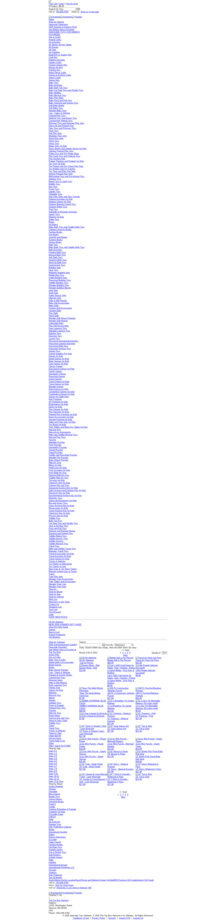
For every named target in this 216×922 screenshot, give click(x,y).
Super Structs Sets (57, 295)
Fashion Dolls (55, 310)
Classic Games (56, 366)
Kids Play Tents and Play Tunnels (64, 196)
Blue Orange (54, 794)
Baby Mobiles (55, 93)
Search (52, 880)
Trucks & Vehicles (57, 561)
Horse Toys (54, 141)
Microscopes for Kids (58, 508)
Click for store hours (64, 885)
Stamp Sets (54, 80)
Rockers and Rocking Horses (62, 531)
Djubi (51, 819)
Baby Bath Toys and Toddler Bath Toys (67, 227)
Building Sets (55, 267)
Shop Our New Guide (58, 627)
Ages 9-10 (53, 774)
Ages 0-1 (53, 751)
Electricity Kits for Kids (59, 493)
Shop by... (53, 589)
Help (111, 880)
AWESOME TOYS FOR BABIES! (64, 32)
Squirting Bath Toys (58, 260)
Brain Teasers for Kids (59, 361)
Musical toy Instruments (60, 432)
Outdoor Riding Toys (58, 207)
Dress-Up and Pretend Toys (61, 126)
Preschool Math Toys (58, 346)
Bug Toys (53, 186)
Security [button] (112, 918)
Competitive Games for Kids (62, 391)
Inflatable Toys (55, 194)
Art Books (53, 224)
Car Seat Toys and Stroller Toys (63, 523)
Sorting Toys (54, 351)
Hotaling (52, 862)
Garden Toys (54, 191)
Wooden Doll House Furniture (62, 318)
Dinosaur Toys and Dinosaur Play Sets (66, 123)
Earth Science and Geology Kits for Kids (67, 490)
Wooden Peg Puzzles (58, 457)
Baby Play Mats (56, 98)
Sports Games (55, 379)
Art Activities (54, 42)
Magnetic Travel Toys (58, 551)
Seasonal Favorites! (58, 647)
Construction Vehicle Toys (61, 121)
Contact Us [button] (138, 918)
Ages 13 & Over (56, 781)
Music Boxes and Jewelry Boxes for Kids (67, 148)
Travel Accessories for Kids (61, 554)
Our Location (69, 880)
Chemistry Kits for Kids (59, 483)
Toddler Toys (54, 518)
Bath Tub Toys (55, 521)
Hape (51, 860)
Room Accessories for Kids (61, 417)
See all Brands (55, 877)
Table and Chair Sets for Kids (62, 422)
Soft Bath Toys (55, 257)
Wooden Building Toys (59, 285)
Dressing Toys (55, 336)
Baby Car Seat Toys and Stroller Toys (66, 90)
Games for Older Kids (59, 397)
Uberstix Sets (55, 298)
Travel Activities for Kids (60, 556)
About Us (59, 880)
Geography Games (57, 374)
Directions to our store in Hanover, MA (74, 888)
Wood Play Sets (56, 138)
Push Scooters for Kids (59, 470)
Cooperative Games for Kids (62, 394)
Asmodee (53, 791)
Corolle (52, 807)
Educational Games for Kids (61, 369)
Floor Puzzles (55, 445)
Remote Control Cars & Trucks (63, 571)
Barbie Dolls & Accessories (61, 662)
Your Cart (53, 4)
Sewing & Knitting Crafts (60, 75)
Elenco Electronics (57, 837)
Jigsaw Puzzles (56, 450)
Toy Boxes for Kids (57, 424)
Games (52, 629)
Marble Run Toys (56, 275)
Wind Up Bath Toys (57, 262)
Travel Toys (54, 546)
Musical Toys (55, 429)
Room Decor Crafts (57, 72)
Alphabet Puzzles (57, 442)
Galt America (55, 855)
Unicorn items (55, 738)
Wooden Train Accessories (61, 579)
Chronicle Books (56, 801)
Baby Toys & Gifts (57, 660)
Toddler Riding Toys (58, 536)
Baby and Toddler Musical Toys (63, 435)
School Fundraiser (57, 634)
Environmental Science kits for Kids (65, 495)
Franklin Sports (56, 850)
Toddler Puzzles (56, 541)
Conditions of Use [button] (81, 918)
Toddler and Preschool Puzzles (63, 455)
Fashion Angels (56, 844)
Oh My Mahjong (56, 622)
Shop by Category (57, 642)
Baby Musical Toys (57, 95)
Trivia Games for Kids (59, 384)
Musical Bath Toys (57, 255)
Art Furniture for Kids (58, 402)
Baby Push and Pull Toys (60, 100)
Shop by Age (54, 594)
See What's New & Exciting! (61, 29)
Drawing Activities (57, 60)
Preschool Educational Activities (63, 341)
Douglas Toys (55, 824)
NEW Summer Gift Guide (125, 880)
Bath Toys (53, 245)
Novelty (52, 700)
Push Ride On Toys (58, 473)
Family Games (55, 371)
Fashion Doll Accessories (60, 308)
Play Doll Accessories (59, 326)
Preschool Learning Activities (62, 343)
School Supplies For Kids (60, 353)
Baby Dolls (54, 305)
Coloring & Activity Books (60, 675)
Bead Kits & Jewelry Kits (60, 55)
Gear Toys (53, 270)
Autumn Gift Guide (145, 880)
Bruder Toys (54, 796)
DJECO (52, 817)
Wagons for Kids (56, 217)
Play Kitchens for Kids (59, 412)
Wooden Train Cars (57, 584)
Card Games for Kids (58, 364)
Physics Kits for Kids (58, 516)
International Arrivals (58, 865)
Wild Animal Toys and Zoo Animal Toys (66, 176)
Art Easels (53, 47)
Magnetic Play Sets (58, 136)
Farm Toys (54, 131)
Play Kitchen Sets (57, 158)
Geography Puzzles (58, 447)
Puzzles (52, 440)
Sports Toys (54, 214)
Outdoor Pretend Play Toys (61, 151)
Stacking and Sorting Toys (61, 533)
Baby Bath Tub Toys (58, 88)
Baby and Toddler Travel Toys (62, 549)
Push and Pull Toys (58, 528)
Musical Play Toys (57, 437)
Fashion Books (55, 232)
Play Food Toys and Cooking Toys (64, 156)
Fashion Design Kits (58, 65)
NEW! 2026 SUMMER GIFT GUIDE (65, 624)
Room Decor (54, 715)
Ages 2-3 (53, 756)
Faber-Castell (55, 842)
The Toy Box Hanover (59, 900)
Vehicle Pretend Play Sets (61, 174)
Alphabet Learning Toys (59, 331)
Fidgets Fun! (54, 687)
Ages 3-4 (53, 758)
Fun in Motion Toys (57, 852)
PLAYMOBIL (54, 34)
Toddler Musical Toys (58, 543)
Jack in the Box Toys (58, 526)
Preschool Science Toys (60, 348)
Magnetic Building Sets (59, 272)
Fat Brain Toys (55, 847)
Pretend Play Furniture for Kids (63, 414)
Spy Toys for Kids (57, 164)
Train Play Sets (56, 576)
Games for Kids (56, 356)
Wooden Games (56, 386)
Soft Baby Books (56, 105)
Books (52, 222)
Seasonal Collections (58, 24)
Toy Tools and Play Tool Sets (62, 171)
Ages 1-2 (53, 753)
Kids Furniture (55, 399)
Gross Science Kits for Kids (61, 505)
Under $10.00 (55, 736)
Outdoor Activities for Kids (61, 199)
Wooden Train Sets (57, 586)
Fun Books (54, 234)
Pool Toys (53, 209)
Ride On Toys (55, 462)
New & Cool (54, 632)
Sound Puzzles (56, 452)
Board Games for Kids (59, 359)
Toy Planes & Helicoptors (60, 564)
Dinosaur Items (56, 680)
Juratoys (53, 872)
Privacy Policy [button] (98, 918)
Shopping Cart (55, 607)
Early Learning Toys (58, 328)
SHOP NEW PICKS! (58, 617)
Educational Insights (58, 832)
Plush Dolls (54, 316)
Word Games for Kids (58, 389)
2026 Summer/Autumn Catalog (63, 644)
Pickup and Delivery (90, 880)
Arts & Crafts (55, 37)
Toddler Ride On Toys (58, 478)
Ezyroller (53, 839)
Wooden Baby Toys (58, 110)
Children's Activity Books (60, 229)
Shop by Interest (56, 22)
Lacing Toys (54, 338)
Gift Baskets (54, 637)
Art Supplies (54, 52)
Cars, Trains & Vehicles (59, 113)
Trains (51, 574)
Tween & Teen (55, 733)
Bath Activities (55, 250)
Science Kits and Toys (59, 485)
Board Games (55, 665)
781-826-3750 (62, 12)
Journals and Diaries (58, 237)
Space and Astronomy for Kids (63, 500)
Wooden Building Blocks (60, 288)
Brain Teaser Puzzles (58, 460)
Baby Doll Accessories (59, 303)
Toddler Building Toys (58, 283)
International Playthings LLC (61, 867)
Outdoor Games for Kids (60, 202)
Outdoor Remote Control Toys (62, 204)
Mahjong (52, 693)
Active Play (54, 655)
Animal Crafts (55, 39)
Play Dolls (53, 313)
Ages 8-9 (53, 771)
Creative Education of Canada (62, 809)
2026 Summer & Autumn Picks (63, 27)
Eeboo (52, 834)
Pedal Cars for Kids (58, 467)
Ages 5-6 (53, 763)
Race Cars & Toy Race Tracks (63, 569)
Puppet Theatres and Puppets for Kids (66, 161)
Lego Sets (53, 290)
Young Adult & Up (57, 741)
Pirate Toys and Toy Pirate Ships (64, 153)
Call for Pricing (86, 663)
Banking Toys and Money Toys (63, 118)
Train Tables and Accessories (62, 581)
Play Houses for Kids (58, 409)
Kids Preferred (55, 875)
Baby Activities (55, 85)
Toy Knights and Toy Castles (62, 169)
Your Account (72, 4)
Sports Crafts (55, 77)
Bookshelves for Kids (58, 404)
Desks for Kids (55, 407)
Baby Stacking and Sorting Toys (63, 103)
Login (61, 4)
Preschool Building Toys (60, 280)
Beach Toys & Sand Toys (60, 181)
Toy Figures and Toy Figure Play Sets (66, 166)
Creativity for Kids (57, 812)
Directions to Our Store (59, 602)
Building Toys (55, 333)
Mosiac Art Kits (56, 67)
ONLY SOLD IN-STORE (60, 746)
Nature (52, 698)
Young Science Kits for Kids (61, 511)
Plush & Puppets (56, 705)
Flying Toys (54, 189)
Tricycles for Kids (57, 480)
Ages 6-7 (53, 766)
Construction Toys (57, 265)
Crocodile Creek (56, 814)
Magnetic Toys (55, 498)
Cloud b (52, 804)
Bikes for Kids (55, 465)
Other (51, 743)
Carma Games (55, 799)
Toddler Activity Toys (58, 538)
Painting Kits (54, 70)
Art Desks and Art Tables (60, 45)
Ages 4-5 (53, 761)
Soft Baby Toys (56, 108)
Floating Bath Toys (57, 252)
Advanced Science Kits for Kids (63, 488)
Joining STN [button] (124, 918)
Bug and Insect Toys (58, 503)
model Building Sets (58, 278)
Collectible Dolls (56, 323)
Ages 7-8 (53, 769)
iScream (52, 870)
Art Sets (52, 50)
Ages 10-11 (54, 776)
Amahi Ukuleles (56, 786)
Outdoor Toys (55, 179)
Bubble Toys (54, 184)
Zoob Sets (53, 293)
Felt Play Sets (55, 133)
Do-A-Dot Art (54, 822)
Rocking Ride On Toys (59, 475)
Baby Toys (54, 83)
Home (51, 19)
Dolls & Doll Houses (58, 300)
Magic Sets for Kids (58, 146)
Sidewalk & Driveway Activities (63, 212)
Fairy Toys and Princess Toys (62, 128)
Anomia (52, 789)
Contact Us (54, 604)
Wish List (53, 599)
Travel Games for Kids (59, 381)
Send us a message (89, 12)
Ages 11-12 (54, 779)
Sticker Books (55, 242)
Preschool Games (57, 376)
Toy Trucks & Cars (57, 566)
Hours (78, 880)
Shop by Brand (55, 592)
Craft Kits (53, 57)
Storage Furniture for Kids (60, 419)
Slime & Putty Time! (58, 720)
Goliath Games (55, 857)
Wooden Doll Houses (58, 321)
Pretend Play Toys (57, 115)
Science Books (56, 240)
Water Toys (54, 219)
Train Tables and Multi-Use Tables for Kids (68, 427)
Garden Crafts (55, 62)
